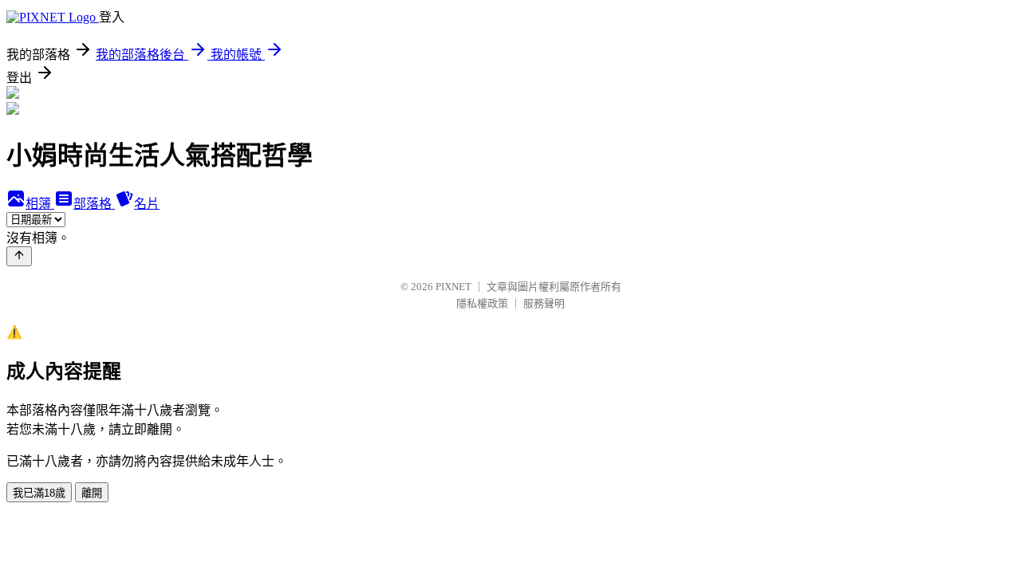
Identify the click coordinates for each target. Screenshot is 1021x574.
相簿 (40, 203)
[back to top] (19, 256)
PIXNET (453, 287)
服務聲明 (544, 303)
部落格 (94, 203)
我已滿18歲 (39, 493)
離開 (91, 493)
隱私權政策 (482, 303)
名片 (147, 203)
